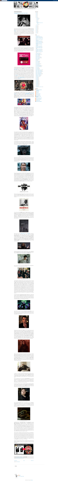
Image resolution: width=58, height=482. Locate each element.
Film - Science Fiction (38, 66)
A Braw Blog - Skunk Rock (38, 49)
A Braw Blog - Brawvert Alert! (39, 37)
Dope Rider (37, 92)
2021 (36, 17)
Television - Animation (38, 74)
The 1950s (37, 80)
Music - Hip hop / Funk (38, 72)
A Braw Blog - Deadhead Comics (39, 38)
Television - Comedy (38, 75)
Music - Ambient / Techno (38, 70)
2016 (36, 29)
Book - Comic (37, 55)
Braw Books (37, 59)
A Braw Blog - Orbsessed (38, 46)
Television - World (38, 76)
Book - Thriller (37, 58)
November (38, 18)
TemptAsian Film (38, 100)
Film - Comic (37, 62)
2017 (36, 28)
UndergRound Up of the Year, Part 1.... (21, 13)
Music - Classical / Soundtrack (39, 71)
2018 (36, 27)
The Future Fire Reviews (39, 101)
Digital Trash (37, 91)
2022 (36, 16)
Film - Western (37, 68)
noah (19, 475)
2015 (36, 30)
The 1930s (37, 78)
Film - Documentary (38, 63)
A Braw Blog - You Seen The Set (39, 51)
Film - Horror (37, 64)
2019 (36, 26)
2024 (36, 14)
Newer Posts (15, 460)
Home (24, 460)
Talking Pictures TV (23, 233)
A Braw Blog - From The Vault (39, 42)
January (37, 24)
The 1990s (37, 83)
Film (36, 60)
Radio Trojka (15, 69)
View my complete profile (21, 476)
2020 (36, 25)
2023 (36, 15)
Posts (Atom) (18, 461)
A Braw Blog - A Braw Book (39, 36)
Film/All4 (28, 233)
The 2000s (37, 84)
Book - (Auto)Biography (38, 54)
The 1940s (37, 79)
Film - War (37, 67)
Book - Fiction (37, 56)
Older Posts (32, 460)
